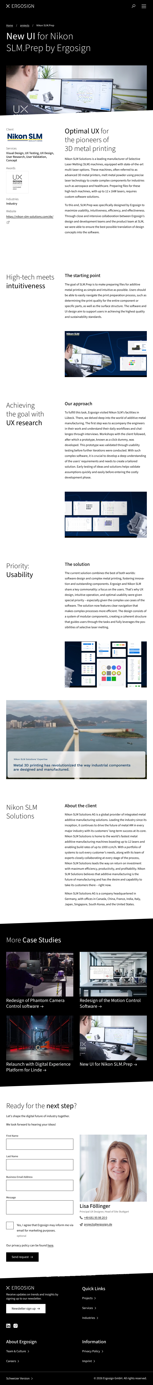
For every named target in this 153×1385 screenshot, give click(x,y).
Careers (11, 1361)
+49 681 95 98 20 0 (95, 1217)
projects (24, 25)
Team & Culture (16, 1351)
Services (87, 1308)
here (50, 1245)
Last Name (12, 1156)
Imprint (87, 1361)
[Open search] (133, 6)
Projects (87, 1298)
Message (11, 1197)
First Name (12, 1136)
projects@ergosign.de (98, 1224)
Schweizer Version (17, 1378)
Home (9, 25)
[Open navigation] (144, 6)
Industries (88, 1318)
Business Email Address (19, 1177)
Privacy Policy (91, 1351)
